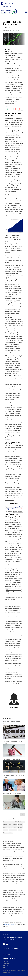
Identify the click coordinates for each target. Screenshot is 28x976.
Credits (9, 972)
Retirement (5, 830)
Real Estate (20, 827)
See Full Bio (13, 711)
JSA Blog (17, 30)
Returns (10, 830)
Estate (10, 824)
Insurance (20, 824)
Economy (22, 821)
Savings (15, 830)
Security (19, 830)
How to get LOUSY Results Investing (12, 793)
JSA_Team (6, 30)
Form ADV (5, 965)
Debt (13, 821)
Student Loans (6, 832)
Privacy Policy (6, 963)
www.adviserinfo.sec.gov (9, 924)
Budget (4, 821)
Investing (5, 827)
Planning (10, 827)
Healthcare (15, 824)
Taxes (12, 832)
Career (9, 821)
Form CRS (5, 967)
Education (5, 824)
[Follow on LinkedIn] (4, 944)
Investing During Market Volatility (11, 759)
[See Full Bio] (19, 711)
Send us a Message (8, 952)
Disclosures (5, 961)
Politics (15, 827)
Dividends (17, 821)
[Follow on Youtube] (7, 944)
